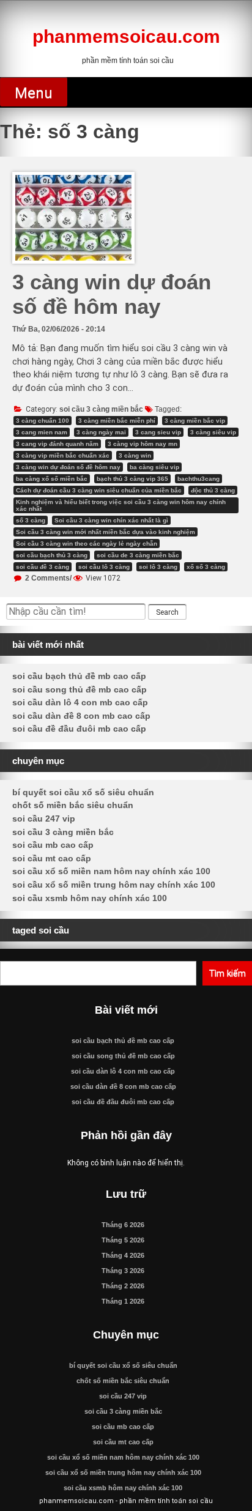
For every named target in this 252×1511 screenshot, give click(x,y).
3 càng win (135, 455)
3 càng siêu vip (213, 432)
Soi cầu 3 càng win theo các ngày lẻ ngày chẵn (86, 543)
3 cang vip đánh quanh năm (57, 443)
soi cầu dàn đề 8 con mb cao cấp (81, 716)
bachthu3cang (198, 478)
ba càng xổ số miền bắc (51, 478)
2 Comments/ (47, 578)
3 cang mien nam (41, 432)
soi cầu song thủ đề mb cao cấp (79, 689)
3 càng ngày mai (101, 432)
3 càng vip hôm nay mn (142, 443)
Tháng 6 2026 (123, 1224)
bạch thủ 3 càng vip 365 (132, 478)
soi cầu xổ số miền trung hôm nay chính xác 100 (113, 884)
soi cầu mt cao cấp (51, 858)
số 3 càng (30, 520)
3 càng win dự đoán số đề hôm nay (111, 294)
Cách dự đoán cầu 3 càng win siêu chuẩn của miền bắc (99, 490)
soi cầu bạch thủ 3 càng (51, 555)
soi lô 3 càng (158, 566)
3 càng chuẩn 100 (42, 420)
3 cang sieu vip (158, 432)
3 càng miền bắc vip (195, 420)
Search (167, 612)
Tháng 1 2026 (123, 1301)
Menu (34, 93)
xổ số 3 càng (206, 566)
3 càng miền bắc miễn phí (116, 420)
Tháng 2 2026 (123, 1286)
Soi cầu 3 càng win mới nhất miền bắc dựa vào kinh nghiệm (105, 532)
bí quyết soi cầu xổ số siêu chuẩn (83, 792)
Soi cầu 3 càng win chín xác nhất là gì (111, 520)
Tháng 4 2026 (123, 1255)
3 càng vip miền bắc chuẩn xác (62, 455)
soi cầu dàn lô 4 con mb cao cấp (80, 702)
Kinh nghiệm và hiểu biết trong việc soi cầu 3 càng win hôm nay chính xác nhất (121, 505)
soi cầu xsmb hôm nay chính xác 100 (89, 898)
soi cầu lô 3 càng (104, 566)
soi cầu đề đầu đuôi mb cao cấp (79, 728)
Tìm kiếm (227, 973)
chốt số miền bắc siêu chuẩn (72, 805)
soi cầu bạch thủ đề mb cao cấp (79, 676)
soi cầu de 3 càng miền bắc (138, 555)
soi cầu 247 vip (43, 818)
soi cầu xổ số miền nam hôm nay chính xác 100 (111, 871)
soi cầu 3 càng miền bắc (101, 409)
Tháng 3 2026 (123, 1270)
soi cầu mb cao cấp (53, 845)
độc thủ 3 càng (213, 490)
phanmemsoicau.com (126, 36)
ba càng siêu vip (154, 467)
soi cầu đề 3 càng (42, 566)
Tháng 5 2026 (123, 1240)
